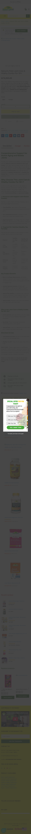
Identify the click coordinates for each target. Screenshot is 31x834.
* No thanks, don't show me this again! (15, 433)
